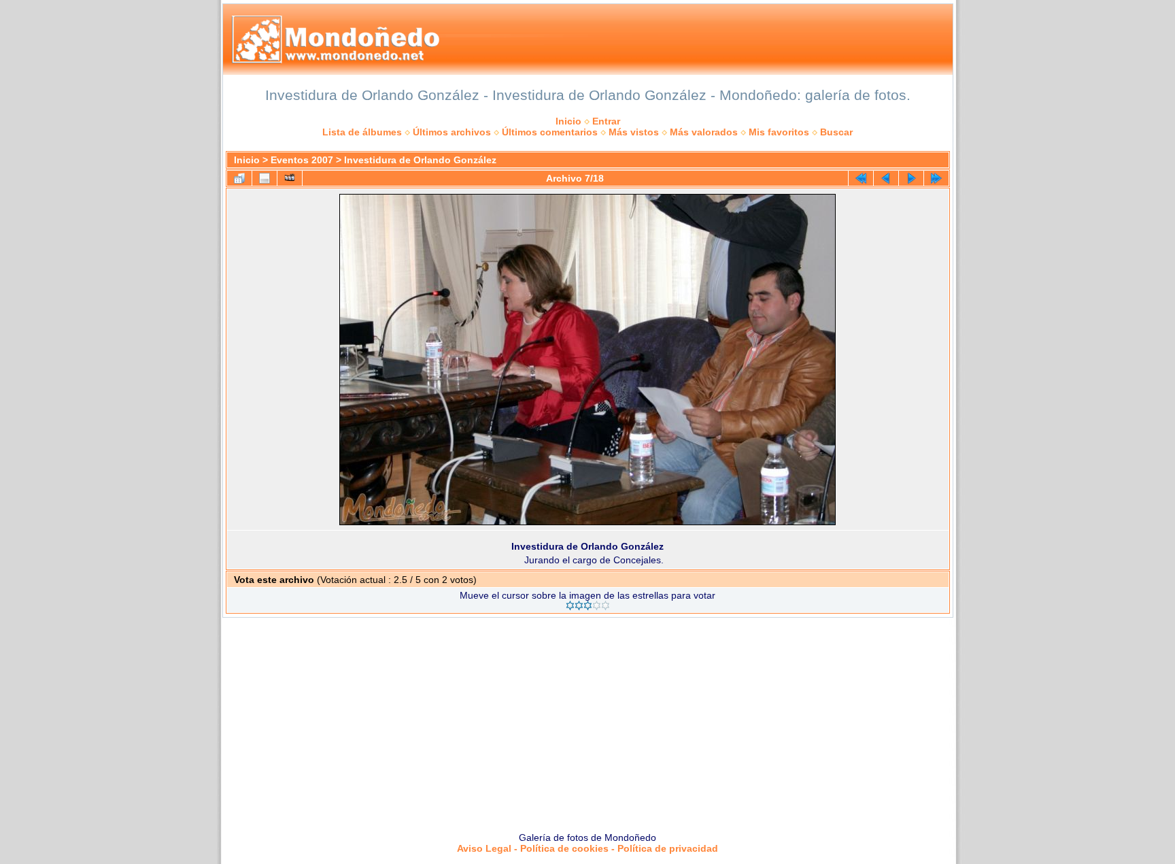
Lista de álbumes (362, 132)
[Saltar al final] (936, 178)
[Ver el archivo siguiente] (911, 178)
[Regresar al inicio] (861, 178)
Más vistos (634, 132)
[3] (587, 605)
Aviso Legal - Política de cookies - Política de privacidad (587, 848)
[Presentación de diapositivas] (289, 178)
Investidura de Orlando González (420, 159)
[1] (570, 605)
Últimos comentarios (550, 132)
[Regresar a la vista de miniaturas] (239, 178)
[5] (605, 605)
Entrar (606, 121)
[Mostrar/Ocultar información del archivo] (264, 178)
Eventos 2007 (302, 159)
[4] (596, 605)
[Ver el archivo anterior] (886, 178)
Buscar (836, 132)
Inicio (568, 121)
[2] (579, 605)
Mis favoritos (779, 132)
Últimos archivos (452, 132)
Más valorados (704, 132)
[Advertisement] (587, 720)
